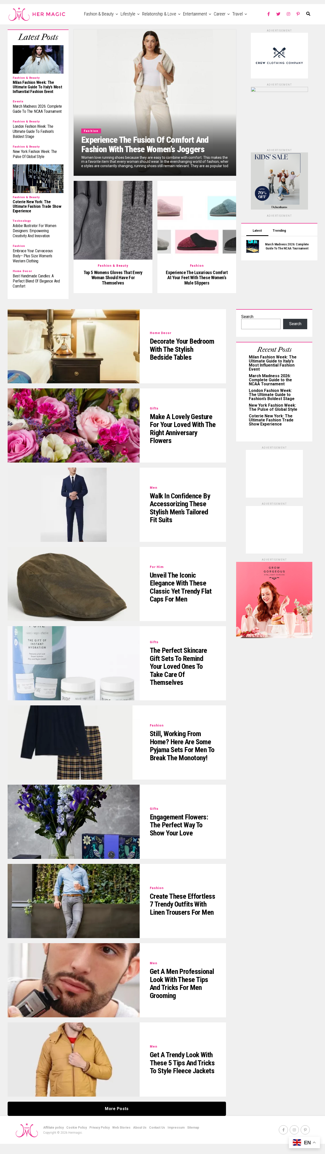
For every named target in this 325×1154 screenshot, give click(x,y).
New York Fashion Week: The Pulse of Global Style (273, 407)
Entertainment (195, 14)
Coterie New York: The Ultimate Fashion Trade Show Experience (271, 420)
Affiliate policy (53, 1127)
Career (219, 14)
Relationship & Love (159, 14)
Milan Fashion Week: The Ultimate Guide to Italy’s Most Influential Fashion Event (273, 363)
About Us (140, 1127)
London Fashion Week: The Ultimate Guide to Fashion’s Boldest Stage (272, 394)
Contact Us (157, 1127)
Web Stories (121, 1127)
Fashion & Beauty (99, 14)
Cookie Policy (76, 1127)
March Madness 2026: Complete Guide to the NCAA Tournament (270, 379)
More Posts (116, 1108)
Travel (237, 14)
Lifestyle (128, 14)
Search (247, 316)
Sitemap (193, 1127)
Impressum (176, 1127)
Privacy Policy (99, 1127)
